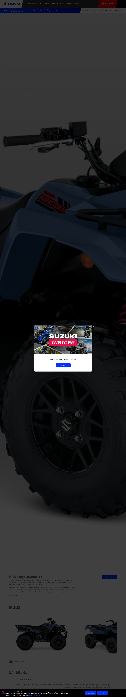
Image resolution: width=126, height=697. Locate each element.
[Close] (123, 693)
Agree (102, 693)
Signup (63, 365)
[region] (63, 693)
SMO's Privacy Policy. (34, 695)
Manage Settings (90, 693)
